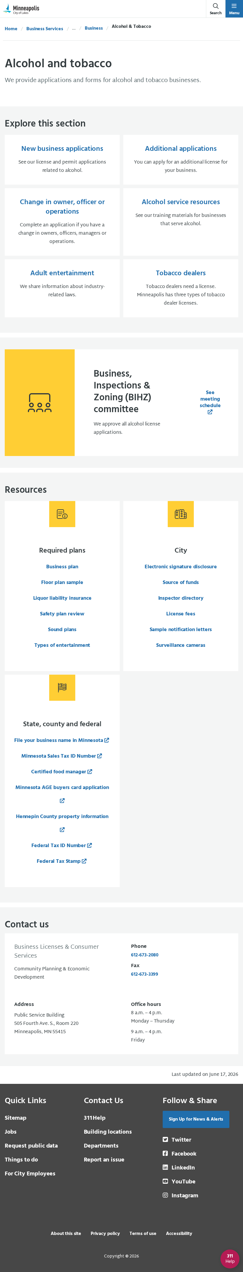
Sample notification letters (181, 629)
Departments (101, 1146)
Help (94, 1118)
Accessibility (179, 1234)
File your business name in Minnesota (58, 740)
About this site (66, 1234)
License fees (180, 614)
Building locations (108, 1132)
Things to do (21, 1160)
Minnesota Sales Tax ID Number (58, 756)
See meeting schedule (210, 399)
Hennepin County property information (62, 816)
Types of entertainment (62, 645)
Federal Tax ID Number (58, 845)
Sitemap (15, 1118)
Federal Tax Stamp (58, 861)
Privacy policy (105, 1234)
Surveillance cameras (180, 645)
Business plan (62, 567)
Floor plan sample (62, 582)
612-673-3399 (144, 974)
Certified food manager (58, 772)
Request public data (31, 1146)
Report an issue (104, 1160)
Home (11, 29)
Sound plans (62, 629)
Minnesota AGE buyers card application (62, 787)
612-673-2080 (145, 955)
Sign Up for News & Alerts (196, 1119)
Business (94, 28)
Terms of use (143, 1234)
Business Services (44, 29)
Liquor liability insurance (62, 598)
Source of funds (181, 582)
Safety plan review (62, 614)
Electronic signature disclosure (181, 567)
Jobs (10, 1132)
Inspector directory (181, 598)
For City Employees (30, 1174)
